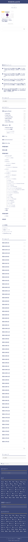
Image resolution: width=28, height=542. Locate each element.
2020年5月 (14, 311)
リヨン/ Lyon (10, 203)
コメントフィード (7, 231)
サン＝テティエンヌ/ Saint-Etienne (14, 188)
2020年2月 (14, 321)
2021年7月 (14, 263)
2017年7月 (14, 427)
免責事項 (18, 538)
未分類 (14, 150)
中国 (15, 210)
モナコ (15, 208)
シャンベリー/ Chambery (12, 191)
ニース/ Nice (9, 194)
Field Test (15, 115)
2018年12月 (14, 369)
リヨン (15, 216)
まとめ (3, 485)
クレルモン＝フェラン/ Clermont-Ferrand (15, 183)
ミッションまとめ (10, 131)
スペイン (15, 161)
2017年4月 (14, 438)
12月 (3, 515)
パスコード (4, 491)
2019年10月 (14, 335)
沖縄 (18, 497)
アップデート (9, 485)
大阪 (3, 497)
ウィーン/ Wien (10, 157)
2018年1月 (14, 407)
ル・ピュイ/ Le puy (11, 205)
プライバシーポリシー (11, 538)
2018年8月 (14, 383)
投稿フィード (6, 229)
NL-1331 (15, 120)
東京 (14, 497)
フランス (15, 176)
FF (10, 515)
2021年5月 (14, 270)
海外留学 (14, 213)
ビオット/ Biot (10, 197)
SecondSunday (15, 121)
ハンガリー (15, 173)
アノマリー (15, 485)
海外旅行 (14, 153)
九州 (13, 495)
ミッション (9, 493)
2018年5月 (14, 393)
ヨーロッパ (4, 495)
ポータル (3, 493)
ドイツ (15, 169)
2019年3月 (14, 359)
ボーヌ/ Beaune (10, 200)
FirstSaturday (15, 116)
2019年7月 (14, 345)
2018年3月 (14, 400)
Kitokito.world (14, 2)
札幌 (10, 497)
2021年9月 (14, 256)
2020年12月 (14, 287)
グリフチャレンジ (23, 487)
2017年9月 (14, 421)
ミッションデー (15, 493)
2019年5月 (14, 352)
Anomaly (15, 113)
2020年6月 (14, 308)
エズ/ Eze (9, 180)
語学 (14, 219)
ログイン (5, 228)
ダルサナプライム (5, 489)
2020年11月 (14, 290)
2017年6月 (14, 431)
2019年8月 (14, 342)
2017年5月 (14, 434)
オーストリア (15, 155)
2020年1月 (14, 325)
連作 (21, 497)
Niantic (12, 517)
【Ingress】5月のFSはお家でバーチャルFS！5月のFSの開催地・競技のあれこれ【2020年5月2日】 (15, 90)
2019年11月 (14, 332)
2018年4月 (14, 397)
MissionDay (15, 118)
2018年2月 (14, 403)
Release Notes (15, 127)
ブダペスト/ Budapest (11, 175)
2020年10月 (14, 294)
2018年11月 (14, 373)
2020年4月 (14, 314)
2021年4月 (14, 273)
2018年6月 (14, 390)
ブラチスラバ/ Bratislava (12, 167)
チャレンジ (12, 489)
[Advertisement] (14, 47)
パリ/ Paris (9, 195)
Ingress (18, 515)
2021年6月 (14, 266)
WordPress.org (7, 233)
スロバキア (15, 165)
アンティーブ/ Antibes (11, 178)
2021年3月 (14, 277)
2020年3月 (14, 318)
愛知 (7, 497)
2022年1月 (14, 242)
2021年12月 (14, 246)
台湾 (20, 495)
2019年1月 (14, 366)
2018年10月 (14, 376)
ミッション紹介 (15, 129)
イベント (3, 487)
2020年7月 (14, 304)
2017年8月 (14, 424)
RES (21, 517)
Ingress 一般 (14, 125)
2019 (7, 515)
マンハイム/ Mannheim (12, 171)
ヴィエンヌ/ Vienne (11, 206)
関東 (25, 497)
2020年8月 (14, 301)
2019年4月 (14, 356)
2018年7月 (14, 386)
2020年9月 (14, 297)
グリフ (17, 487)
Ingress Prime (23, 515)
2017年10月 (14, 417)
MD (2, 517)
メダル (21, 493)
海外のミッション (10, 132)
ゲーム (14, 136)
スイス (15, 159)
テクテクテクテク (14, 139)
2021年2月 (14, 280)
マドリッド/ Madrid (11, 163)
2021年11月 (14, 249)
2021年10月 (14, 253)
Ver (24, 517)
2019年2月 (14, 362)
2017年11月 (14, 414)
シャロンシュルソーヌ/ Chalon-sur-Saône (16, 189)
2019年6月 (14, 349)
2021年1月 (14, 284)
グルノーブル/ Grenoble (12, 186)
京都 (17, 495)
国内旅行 (14, 146)
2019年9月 (14, 338)
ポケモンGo (14, 143)
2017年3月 (14, 441)
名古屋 (25, 495)
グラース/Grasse (10, 185)
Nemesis (7, 517)
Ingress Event (14, 111)
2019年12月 (14, 328)
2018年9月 (14, 379)
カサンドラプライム (11, 487)
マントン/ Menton (10, 202)
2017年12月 (14, 410)
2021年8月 (14, 260)
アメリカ (20, 485)
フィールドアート (11, 491)
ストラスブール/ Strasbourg (13, 192)
